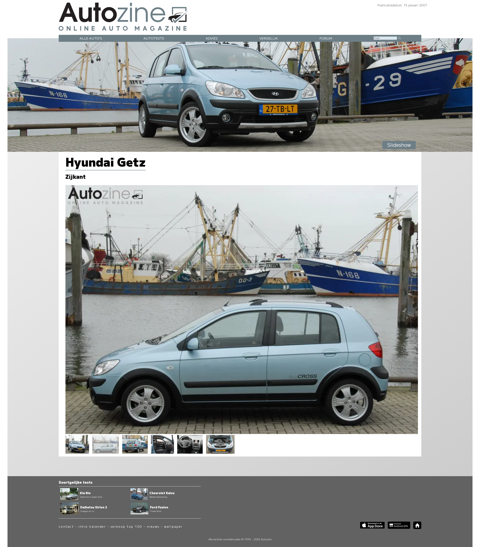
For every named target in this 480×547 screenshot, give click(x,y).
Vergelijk (268, 38)
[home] (416, 528)
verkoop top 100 (126, 526)
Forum (326, 38)
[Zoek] (399, 38)
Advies (212, 38)
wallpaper (173, 526)
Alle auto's (91, 38)
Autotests (153, 38)
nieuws (153, 526)
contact (66, 526)
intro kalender (92, 526)
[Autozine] (240, 16)
